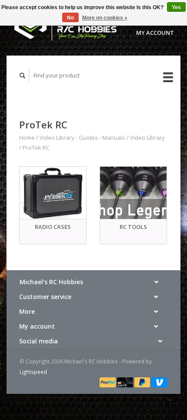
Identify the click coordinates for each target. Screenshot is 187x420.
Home (27, 137)
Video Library (147, 137)
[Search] (22, 75)
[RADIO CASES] (53, 193)
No (70, 18)
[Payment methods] (108, 382)
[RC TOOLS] (133, 193)
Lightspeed (33, 371)
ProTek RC (36, 147)
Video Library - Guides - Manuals (82, 137)
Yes (176, 7)
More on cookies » (104, 18)
